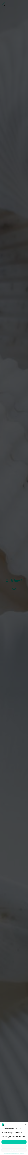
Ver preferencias (14, 1150)
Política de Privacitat (14, 1153)
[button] (26, 1124)
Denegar (14, 1146)
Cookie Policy (7, 1153)
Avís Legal (22, 1153)
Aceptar (14, 1142)
